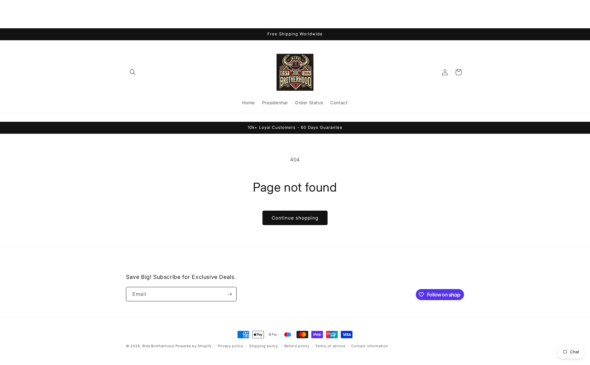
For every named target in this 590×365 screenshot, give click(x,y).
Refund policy (296, 346)
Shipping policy (263, 346)
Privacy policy (230, 346)
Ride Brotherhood (158, 346)
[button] (133, 72)
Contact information (369, 346)
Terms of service (330, 346)
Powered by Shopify (193, 346)
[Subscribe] (229, 294)
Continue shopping (295, 218)
